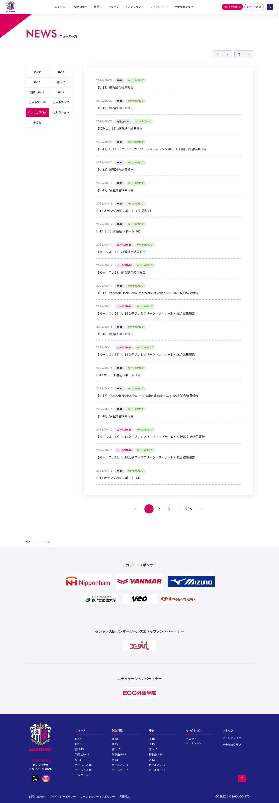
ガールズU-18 (37, 102)
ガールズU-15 (61, 102)
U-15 (37, 82)
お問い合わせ (37, 796)
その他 (37, 122)
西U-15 (61, 82)
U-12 (61, 92)
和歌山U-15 (37, 92)
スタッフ (113, 7)
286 (188, 508)
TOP (28, 542)
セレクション (61, 112)
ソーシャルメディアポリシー (97, 796)
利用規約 (124, 796)
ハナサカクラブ (184, 7)
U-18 (61, 72)
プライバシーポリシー (62, 796)
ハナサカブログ (37, 112)
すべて (37, 72)
